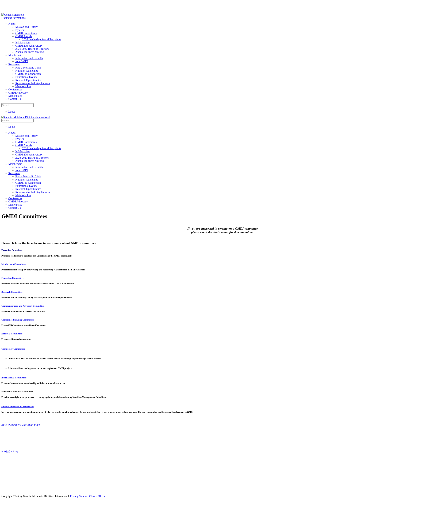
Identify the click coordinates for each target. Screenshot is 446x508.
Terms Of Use (98, 496)
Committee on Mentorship (21, 406)
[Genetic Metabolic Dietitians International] (16, 17)
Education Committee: (12, 278)
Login (11, 111)
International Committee (13, 377)
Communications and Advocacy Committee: (22, 306)
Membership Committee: (13, 264)
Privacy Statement (80, 496)
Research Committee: (11, 292)
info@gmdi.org (9, 451)
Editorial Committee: (11, 333)
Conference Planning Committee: (17, 319)
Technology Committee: (13, 348)
